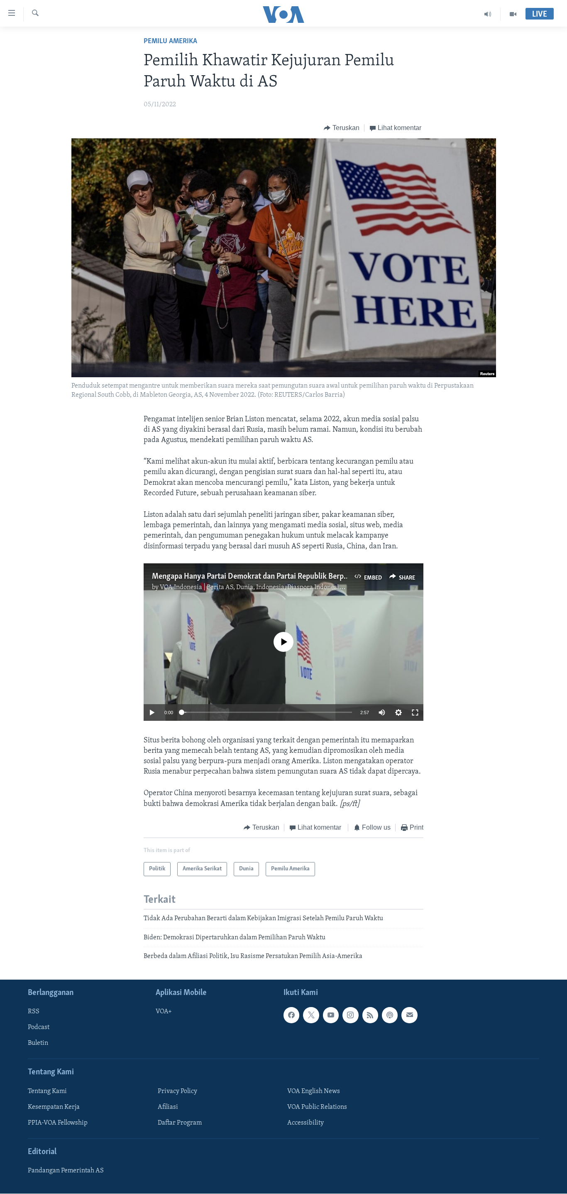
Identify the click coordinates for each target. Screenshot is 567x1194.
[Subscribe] (409, 1015)
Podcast (38, 1027)
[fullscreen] (415, 712)
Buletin (38, 1043)
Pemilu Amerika (170, 41)
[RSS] (370, 1015)
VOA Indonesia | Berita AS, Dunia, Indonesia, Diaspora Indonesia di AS (259, 587)
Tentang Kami (47, 1091)
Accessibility (305, 1123)
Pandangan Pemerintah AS (66, 1171)
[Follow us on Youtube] (331, 1015)
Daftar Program (180, 1123)
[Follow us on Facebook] (291, 1015)
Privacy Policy (177, 1091)
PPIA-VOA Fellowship (58, 1123)
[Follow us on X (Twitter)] (311, 1015)
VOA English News (313, 1091)
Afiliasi (168, 1107)
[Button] (341, 128)
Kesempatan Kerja (54, 1107)
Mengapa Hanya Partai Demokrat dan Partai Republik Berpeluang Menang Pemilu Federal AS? (304, 576)
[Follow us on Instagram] (350, 1015)
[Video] (513, 14)
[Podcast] (390, 1015)
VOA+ (164, 1012)
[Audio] (488, 14)
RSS (33, 1012)
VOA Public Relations (317, 1107)
